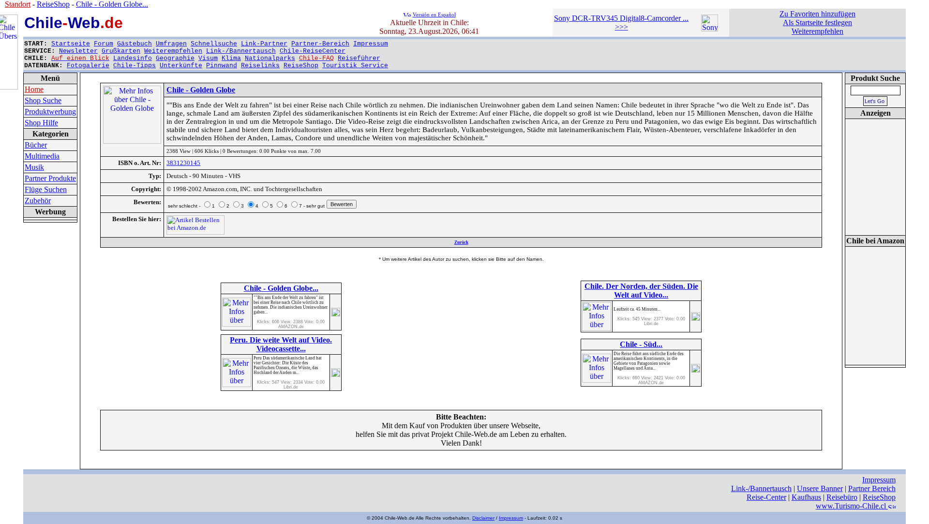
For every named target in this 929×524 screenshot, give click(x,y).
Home (34, 89)
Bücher (36, 145)
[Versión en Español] (407, 14)
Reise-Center (766, 497)
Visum (208, 58)
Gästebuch (134, 43)
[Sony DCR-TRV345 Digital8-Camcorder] (709, 29)
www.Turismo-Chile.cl (852, 506)
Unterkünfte (181, 65)
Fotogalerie (88, 65)
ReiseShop (301, 65)
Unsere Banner (820, 488)
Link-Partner (264, 43)
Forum (103, 43)
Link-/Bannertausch (241, 51)
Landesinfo (132, 58)
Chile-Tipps (134, 65)
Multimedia (42, 156)
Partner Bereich (872, 488)
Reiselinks (260, 65)
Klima (231, 58)
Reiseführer (359, 58)
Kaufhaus (806, 497)
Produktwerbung (50, 111)
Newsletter (78, 51)
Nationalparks (270, 58)
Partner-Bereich (320, 43)
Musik (34, 167)
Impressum (370, 43)
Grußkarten (121, 51)
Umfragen (171, 43)
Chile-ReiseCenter (312, 51)
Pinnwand (221, 65)
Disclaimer (483, 518)
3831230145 (183, 162)
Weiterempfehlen (173, 51)
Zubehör (38, 200)
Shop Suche (43, 100)
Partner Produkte (50, 178)
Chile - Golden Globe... (112, 4)
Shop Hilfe (41, 123)
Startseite (70, 43)
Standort (17, 4)
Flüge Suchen (46, 189)
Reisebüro (841, 497)
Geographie (175, 58)
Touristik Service (355, 65)
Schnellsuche (214, 43)
